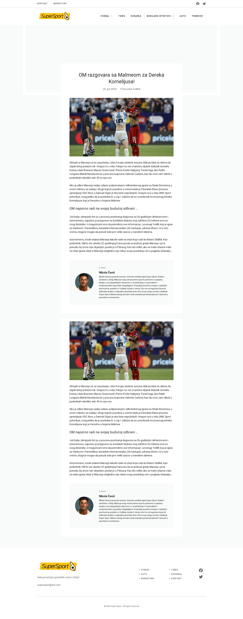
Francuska (126, 89)
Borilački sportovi (159, 16)
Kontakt (42, 3)
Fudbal (105, 16)
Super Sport (116, 606)
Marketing (60, 3)
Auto (183, 16)
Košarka (136, 16)
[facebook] (197, 3)
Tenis (121, 16)
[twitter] (204, 3)
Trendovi (197, 16)
